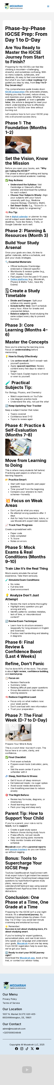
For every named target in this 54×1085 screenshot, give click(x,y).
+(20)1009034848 (12, 1032)
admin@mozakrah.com (14, 1028)
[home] (13, 6)
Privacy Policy (10, 999)
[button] (48, 6)
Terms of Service (11, 1003)
